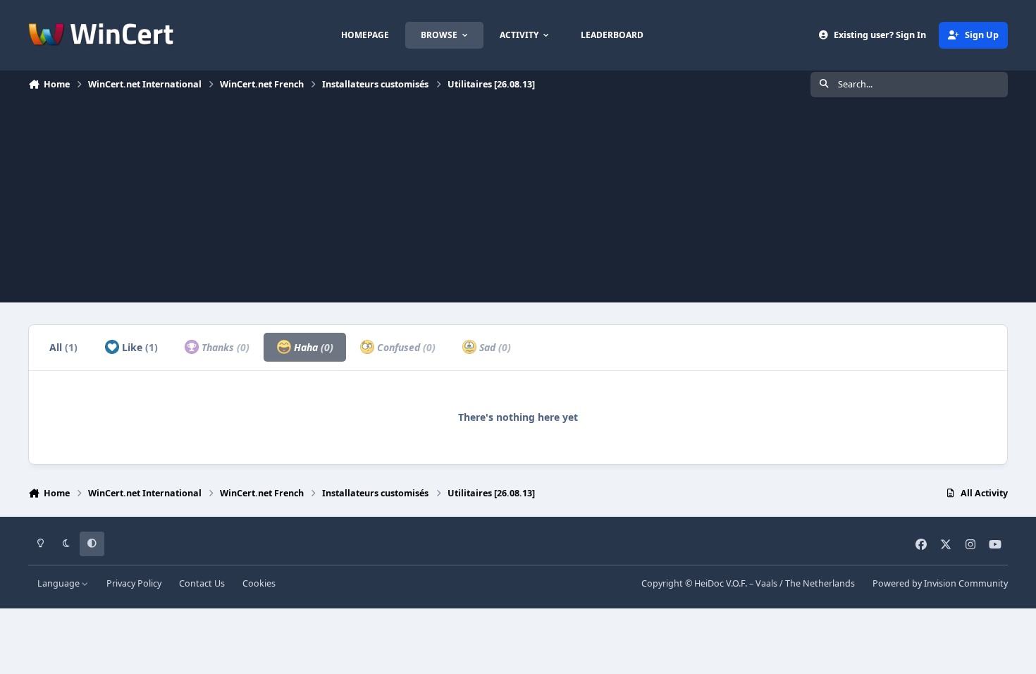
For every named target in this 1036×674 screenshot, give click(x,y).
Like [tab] (138, 347)
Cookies (259, 583)
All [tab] (63, 347)
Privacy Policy (133, 583)
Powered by (940, 583)
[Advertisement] (518, 203)
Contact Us (202, 583)
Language (59, 583)
